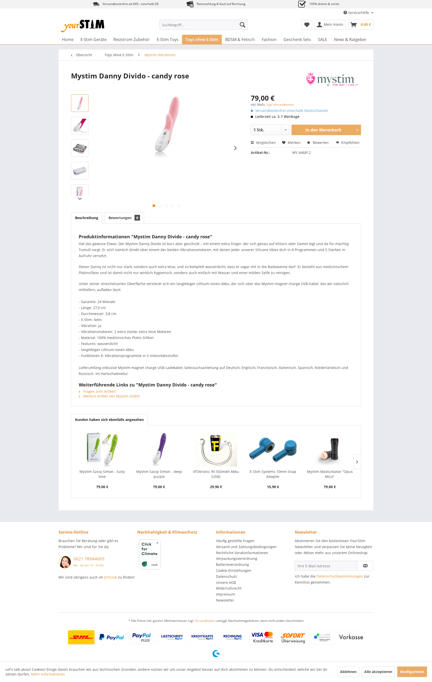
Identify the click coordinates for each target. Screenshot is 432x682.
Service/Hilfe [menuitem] (358, 12)
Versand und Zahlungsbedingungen (246, 546)
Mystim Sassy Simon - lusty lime (102, 474)
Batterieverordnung (232, 564)
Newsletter (225, 600)
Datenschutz (226, 576)
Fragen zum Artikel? (99, 391)
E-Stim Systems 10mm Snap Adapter (273, 474)
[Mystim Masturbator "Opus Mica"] (329, 449)
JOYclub (110, 577)
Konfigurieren (412, 671)
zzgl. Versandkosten (280, 104)
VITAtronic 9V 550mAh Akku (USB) (216, 474)
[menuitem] (204, 25)
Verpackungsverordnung (236, 558)
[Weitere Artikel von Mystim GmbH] (332, 80)
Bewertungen (123, 217)
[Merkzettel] (307, 25)
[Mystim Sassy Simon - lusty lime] (102, 449)
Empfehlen (350, 142)
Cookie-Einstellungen (233, 570)
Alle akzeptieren (378, 671)
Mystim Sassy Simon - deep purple (159, 474)
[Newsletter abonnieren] (365, 566)
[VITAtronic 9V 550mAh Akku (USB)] (216, 449)
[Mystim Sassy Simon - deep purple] (159, 449)
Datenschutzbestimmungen (339, 576)
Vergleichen (265, 142)
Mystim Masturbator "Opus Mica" (330, 474)
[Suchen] (242, 25)
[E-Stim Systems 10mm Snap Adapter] (273, 449)
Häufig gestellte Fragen (235, 540)
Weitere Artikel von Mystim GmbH (111, 396)
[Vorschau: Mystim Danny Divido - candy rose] (79, 103)
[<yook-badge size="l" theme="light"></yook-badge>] (175, 555)
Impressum (225, 594)
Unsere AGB (226, 582)
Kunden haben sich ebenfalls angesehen (109, 419)
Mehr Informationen (48, 674)
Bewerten (321, 142)
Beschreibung (86, 217)
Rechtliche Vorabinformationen (242, 552)
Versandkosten (205, 621)
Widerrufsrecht (229, 588)
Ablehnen (348, 671)
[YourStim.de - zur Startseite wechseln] (82, 26)
